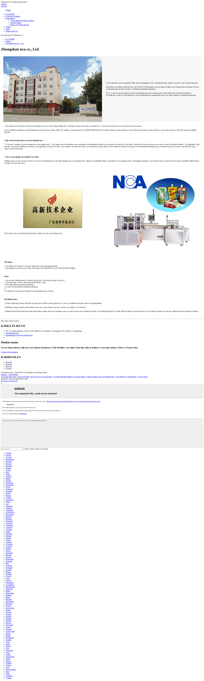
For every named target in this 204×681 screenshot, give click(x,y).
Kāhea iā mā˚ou (11, 31)
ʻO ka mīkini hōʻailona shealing (22, 21)
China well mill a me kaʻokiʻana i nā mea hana (34, 377)
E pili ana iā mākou (13, 16)
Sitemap (4, 375)
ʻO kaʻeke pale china (8, 377)
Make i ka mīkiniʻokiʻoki (19, 25)
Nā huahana (10, 18)
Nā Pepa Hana (15, 23)
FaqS (8, 29)
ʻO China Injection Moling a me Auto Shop (69, 377)
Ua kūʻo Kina (142, 377)
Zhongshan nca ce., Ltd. (15, 43)
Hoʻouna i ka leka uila (9, 381)
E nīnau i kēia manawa (9, 352)
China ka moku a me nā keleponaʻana (100, 377)
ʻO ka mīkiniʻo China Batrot (125, 377)
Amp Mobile (13, 375)
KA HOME (10, 14)
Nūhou (8, 27)
